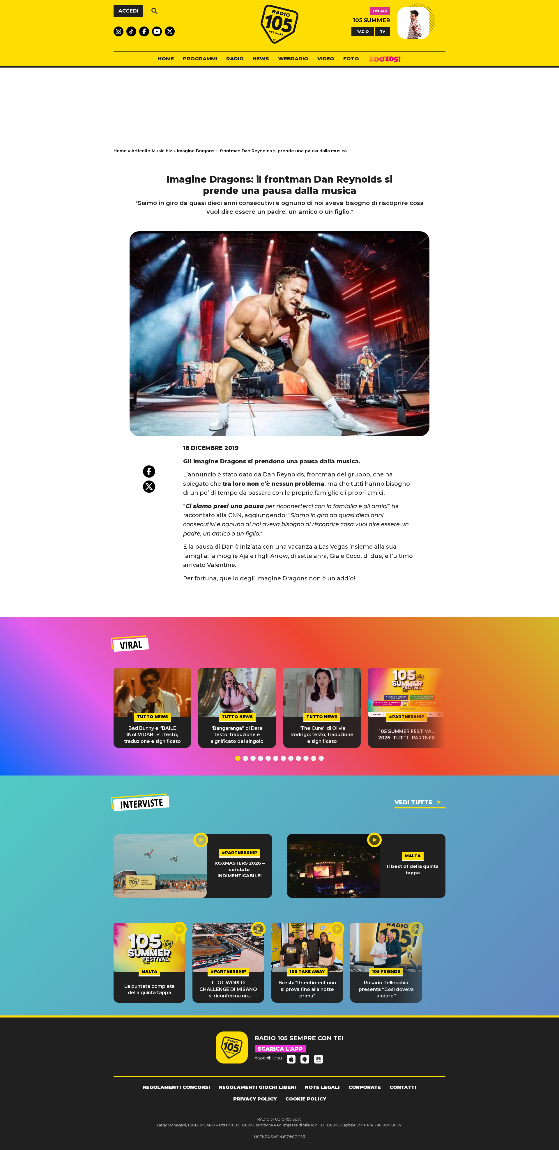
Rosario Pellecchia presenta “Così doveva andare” (386, 989)
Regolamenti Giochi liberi (257, 1087)
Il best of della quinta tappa (412, 869)
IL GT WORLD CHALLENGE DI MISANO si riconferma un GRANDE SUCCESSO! (228, 989)
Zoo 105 (385, 59)
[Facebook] (149, 471)
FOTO (351, 58)
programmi (200, 58)
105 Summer (371, 20)
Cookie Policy (305, 1099)
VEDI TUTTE (413, 802)
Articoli (139, 150)
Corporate (365, 1087)
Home (120, 150)
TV (382, 31)
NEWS (261, 58)
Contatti (403, 1087)
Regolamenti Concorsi (176, 1087)
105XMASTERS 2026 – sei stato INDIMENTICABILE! (239, 869)
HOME (166, 58)
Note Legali (322, 1087)
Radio (235, 58)
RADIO (362, 31)
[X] (149, 487)
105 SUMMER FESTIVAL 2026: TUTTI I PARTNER (406, 735)
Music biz (162, 150)
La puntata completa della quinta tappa (149, 989)
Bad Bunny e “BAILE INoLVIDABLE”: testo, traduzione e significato (152, 734)
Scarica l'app (280, 1049)
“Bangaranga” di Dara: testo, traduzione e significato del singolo (236, 734)
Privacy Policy (255, 1099)
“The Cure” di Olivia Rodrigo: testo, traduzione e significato (322, 734)
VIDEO (325, 58)
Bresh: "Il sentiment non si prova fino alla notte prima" (307, 989)
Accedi (128, 11)
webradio (293, 58)
